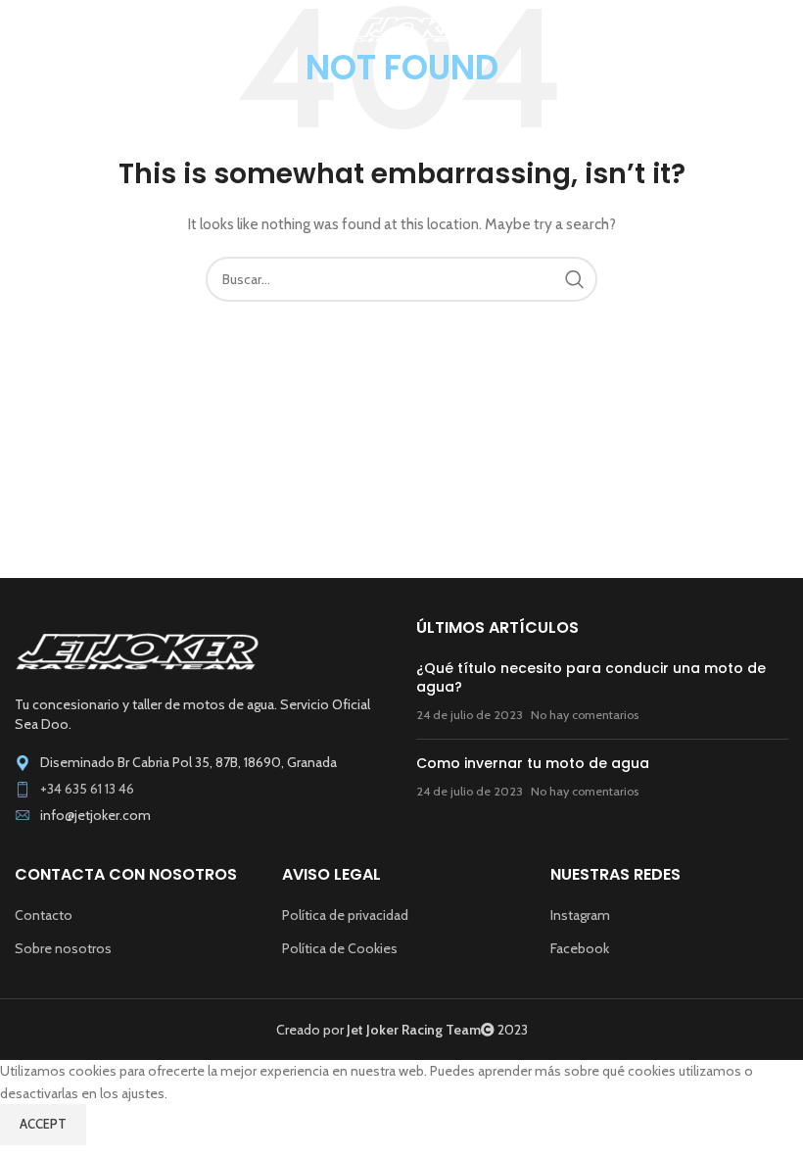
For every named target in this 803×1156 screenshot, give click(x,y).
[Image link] (137, 650)
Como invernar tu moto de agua (532, 763)
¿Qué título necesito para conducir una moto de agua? (591, 678)
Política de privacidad (345, 915)
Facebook (579, 948)
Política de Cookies (340, 948)
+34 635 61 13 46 (87, 788)
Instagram (580, 915)
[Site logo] (402, 27)
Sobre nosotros (63, 948)
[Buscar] (778, 29)
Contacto (43, 915)
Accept (43, 1124)
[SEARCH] (574, 279)
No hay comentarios (584, 714)
